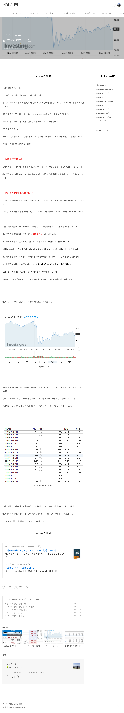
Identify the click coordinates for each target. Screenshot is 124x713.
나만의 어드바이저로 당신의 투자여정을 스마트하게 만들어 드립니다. (33, 571)
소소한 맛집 (33, 13)
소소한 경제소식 (11, 599)
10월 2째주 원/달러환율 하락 (15, 603)
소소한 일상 (17, 13)
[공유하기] (9, 587)
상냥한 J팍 (10, 4)
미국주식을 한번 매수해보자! (15, 610)
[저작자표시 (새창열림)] (27, 587)
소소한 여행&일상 (104, 89)
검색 (113, 5)
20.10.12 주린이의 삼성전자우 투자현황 (19, 607)
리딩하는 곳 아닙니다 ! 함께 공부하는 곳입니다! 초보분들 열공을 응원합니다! (35, 555)
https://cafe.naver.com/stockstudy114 (20, 547)
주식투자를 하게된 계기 (13, 616)
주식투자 (22, 599)
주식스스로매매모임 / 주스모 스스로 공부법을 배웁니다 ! (31, 550)
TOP (119, 705)
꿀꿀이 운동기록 (103, 113)
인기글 (105, 130)
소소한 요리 (50, 13)
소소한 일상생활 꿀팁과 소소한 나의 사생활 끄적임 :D (25, 672)
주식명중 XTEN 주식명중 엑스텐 (20, 567)
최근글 (98, 130)
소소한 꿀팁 (90, 13)
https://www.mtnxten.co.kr (16, 564)
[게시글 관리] (12, 587)
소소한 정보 (107, 13)
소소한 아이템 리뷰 (70, 13)
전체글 (101, 85)
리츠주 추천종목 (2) (12, 613)
